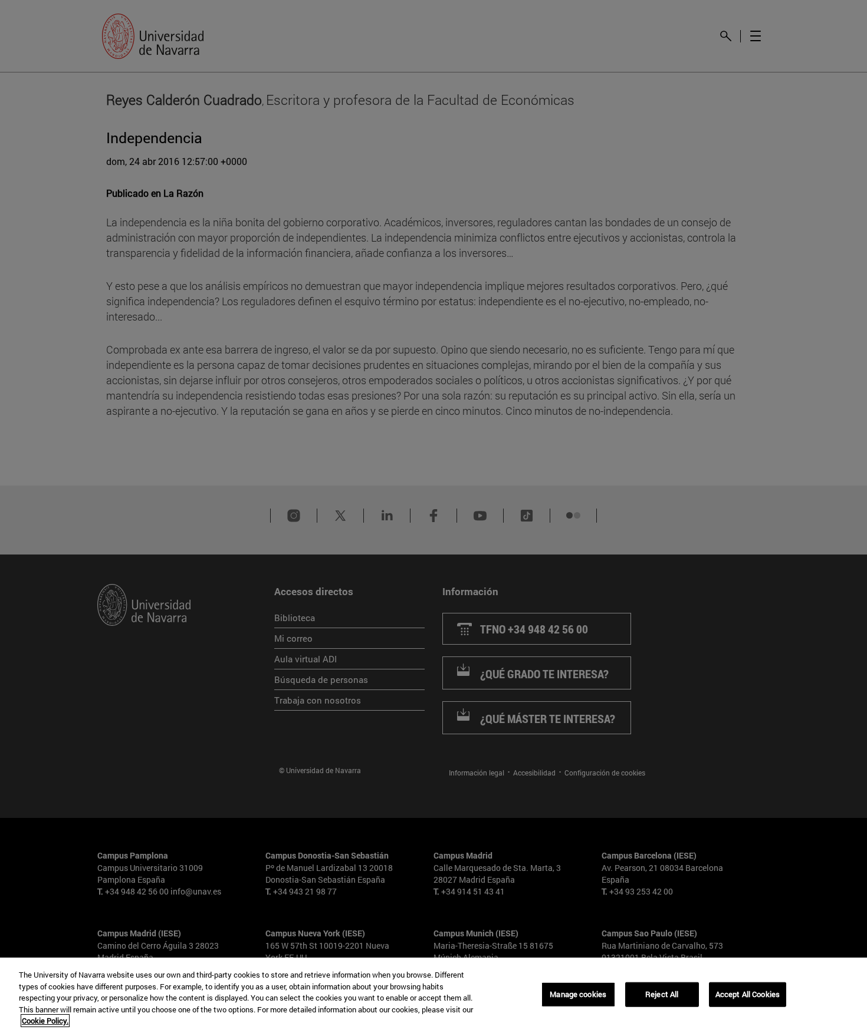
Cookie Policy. (45, 1020)
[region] (433, 995)
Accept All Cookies (747, 994)
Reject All (661, 994)
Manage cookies (578, 994)
